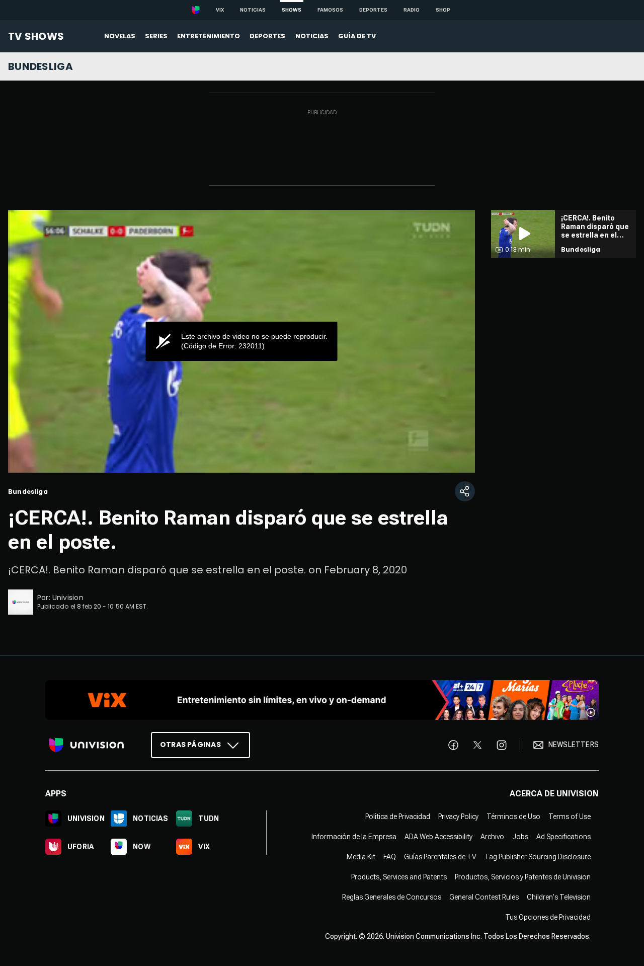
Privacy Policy (458, 816)
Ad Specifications (563, 837)
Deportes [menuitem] (267, 36)
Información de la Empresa (353, 837)
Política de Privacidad (397, 816)
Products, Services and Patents (399, 877)
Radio (412, 10)
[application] (241, 341)
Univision (68, 597)
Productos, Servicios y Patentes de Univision (523, 877)
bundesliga (40, 66)
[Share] (465, 491)
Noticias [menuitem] (312, 36)
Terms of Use (569, 816)
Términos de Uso (513, 816)
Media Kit (361, 857)
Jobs (520, 837)
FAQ (389, 857)
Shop (443, 10)
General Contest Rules (484, 897)
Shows (291, 10)
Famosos (330, 10)
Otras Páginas (190, 744)
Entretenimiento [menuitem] (208, 36)
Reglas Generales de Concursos (391, 897)
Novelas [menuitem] (119, 36)
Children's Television (559, 897)
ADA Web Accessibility (438, 837)
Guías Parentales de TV (440, 857)
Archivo (492, 837)
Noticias (253, 10)
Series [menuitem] (156, 36)
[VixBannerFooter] (322, 700)
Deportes (373, 10)
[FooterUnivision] (86, 745)
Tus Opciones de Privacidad (548, 917)
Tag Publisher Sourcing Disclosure (538, 857)
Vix (220, 10)
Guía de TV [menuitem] (357, 36)
